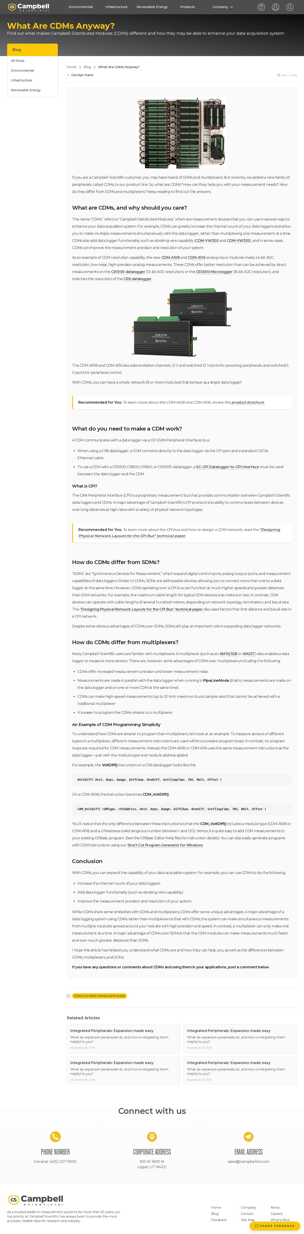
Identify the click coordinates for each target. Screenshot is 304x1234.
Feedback (219, 1220)
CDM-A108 (170, 257)
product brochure (247, 402)
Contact (247, 1214)
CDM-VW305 (238, 241)
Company (248, 1208)
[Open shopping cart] (261, 7)
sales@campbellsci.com (249, 1161)
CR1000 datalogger (128, 272)
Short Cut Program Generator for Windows (165, 845)
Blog (215, 1214)
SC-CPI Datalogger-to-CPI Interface (227, 467)
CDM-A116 (196, 257)
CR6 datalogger (137, 279)
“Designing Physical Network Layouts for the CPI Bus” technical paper (141, 609)
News (275, 1208)
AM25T (249, 654)
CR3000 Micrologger (214, 272)
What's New (280, 1220)
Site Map (248, 1220)
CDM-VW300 (207, 241)
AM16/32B (228, 654)
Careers (276, 1214)
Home (216, 1208)
